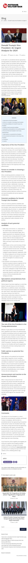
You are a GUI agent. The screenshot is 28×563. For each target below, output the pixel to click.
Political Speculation (19, 467)
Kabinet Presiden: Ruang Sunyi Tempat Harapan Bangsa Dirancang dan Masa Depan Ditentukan (14, 518)
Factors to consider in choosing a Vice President (12, 122)
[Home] (1, 20)
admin (5, 55)
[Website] (16, 462)
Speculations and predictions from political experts (13, 129)
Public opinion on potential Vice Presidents (11, 134)
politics (23, 55)
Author (4, 141)
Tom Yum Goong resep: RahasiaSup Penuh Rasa (11, 543)
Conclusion (5, 139)
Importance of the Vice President (9, 120)
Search (2, 527)
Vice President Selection (16, 469)
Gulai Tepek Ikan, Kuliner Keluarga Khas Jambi (11, 545)
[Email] (14, 462)
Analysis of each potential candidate (10, 127)
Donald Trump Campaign (9, 467)
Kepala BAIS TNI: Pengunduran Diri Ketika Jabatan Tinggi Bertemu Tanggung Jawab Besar (14, 494)
